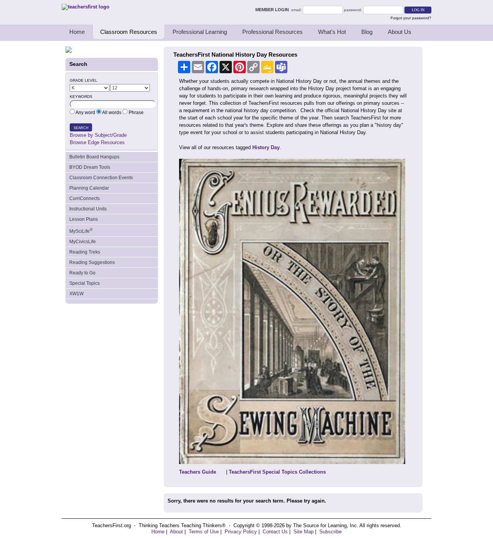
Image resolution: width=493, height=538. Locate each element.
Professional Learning (200, 32)
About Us (399, 32)
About (176, 532)
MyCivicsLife (82, 241)
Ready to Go (82, 273)
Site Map (303, 532)
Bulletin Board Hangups (94, 157)
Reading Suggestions (92, 262)
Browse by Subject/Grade (98, 135)
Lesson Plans (83, 219)
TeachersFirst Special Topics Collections (277, 472)
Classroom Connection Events (101, 177)
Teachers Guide (197, 472)
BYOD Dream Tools (89, 167)
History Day (266, 147)
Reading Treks (84, 252)
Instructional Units (88, 209)
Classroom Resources (128, 32)
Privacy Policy (241, 532)
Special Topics (84, 283)
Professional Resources (272, 32)
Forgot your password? (411, 18)
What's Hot (332, 32)
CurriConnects (84, 198)
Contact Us (275, 532)
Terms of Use (204, 532)
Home (77, 32)
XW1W (76, 293)
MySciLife (80, 230)
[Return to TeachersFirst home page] (85, 7)
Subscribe (330, 532)
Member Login (273, 9)
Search (81, 128)
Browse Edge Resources (97, 142)
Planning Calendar (89, 188)
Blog (366, 32)
